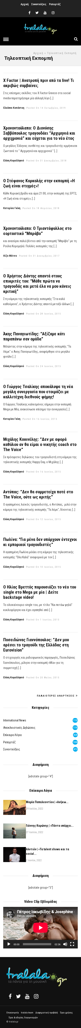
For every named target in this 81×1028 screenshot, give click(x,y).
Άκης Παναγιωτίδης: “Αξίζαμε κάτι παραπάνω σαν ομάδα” (34, 336)
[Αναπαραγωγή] (9, 944)
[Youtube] (45, 13)
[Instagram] (53, 13)
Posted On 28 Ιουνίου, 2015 (43, 314)
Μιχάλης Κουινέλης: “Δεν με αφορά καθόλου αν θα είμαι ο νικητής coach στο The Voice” (39, 444)
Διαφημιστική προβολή (46, 1012)
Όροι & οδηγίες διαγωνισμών (23, 1017)
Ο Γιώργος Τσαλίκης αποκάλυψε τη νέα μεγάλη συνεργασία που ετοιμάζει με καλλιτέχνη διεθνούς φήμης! (38, 391)
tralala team (27, 1012)
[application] (40, 927)
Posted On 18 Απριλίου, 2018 (41, 208)
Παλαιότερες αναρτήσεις (56, 695)
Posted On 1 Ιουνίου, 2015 (42, 620)
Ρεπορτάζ (54, 4)
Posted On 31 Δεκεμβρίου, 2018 (46, 161)
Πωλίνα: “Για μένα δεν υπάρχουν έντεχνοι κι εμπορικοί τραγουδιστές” (40, 542)
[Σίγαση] (65, 944)
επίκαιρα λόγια (12, 735)
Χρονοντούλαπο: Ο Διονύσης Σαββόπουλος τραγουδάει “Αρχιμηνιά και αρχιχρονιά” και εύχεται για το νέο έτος (39, 133)
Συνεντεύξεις (38, 4)
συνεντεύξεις (11, 749)
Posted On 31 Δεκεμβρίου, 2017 (39, 256)
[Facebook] (10, 996)
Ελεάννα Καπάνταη (13, 107)
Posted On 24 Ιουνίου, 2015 (43, 366)
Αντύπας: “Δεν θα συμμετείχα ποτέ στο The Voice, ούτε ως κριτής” (38, 494)
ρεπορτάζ (9, 742)
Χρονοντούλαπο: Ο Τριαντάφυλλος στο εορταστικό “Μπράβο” (37, 231)
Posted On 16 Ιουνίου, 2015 (39, 419)
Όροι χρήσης (66, 1012)
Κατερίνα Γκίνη (11, 208)
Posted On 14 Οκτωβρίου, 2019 (46, 108)
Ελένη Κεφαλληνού (13, 160)
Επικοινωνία (12, 1012)
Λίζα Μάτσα (10, 255)
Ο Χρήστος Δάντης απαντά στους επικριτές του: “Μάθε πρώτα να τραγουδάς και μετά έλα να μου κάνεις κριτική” (37, 283)
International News (14, 720)
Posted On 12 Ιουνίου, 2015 (43, 519)
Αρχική (25, 4)
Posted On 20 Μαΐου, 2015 (42, 677)
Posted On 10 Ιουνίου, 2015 (43, 567)
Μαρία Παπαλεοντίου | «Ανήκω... (47, 802)
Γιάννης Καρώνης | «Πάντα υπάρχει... (50, 825)
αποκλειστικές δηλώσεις (19, 727)
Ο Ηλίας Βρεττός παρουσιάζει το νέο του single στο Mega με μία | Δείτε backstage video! (39, 592)
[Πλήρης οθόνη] (72, 944)
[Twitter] (18, 996)
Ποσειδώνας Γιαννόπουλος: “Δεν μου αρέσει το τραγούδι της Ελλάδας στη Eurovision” (36, 645)
